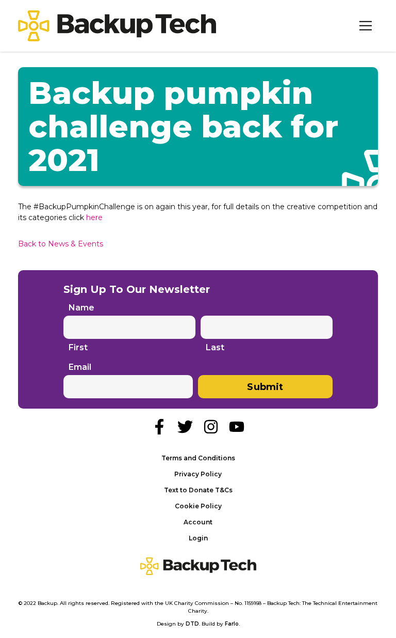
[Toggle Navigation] (365, 25)
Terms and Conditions (198, 458)
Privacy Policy (198, 474)
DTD (192, 623)
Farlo (232, 623)
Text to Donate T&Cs (198, 490)
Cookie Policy (198, 506)
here (94, 217)
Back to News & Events (60, 243)
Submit (265, 387)
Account (198, 522)
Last (215, 347)
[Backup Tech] (117, 25)
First (78, 347)
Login (198, 538)
